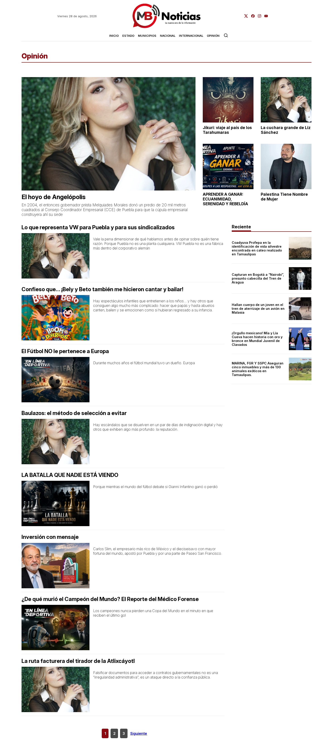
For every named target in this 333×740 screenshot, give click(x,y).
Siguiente (138, 733)
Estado (128, 35)
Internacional (191, 35)
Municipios (147, 35)
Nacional (167, 35)
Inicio (114, 35)
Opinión (213, 35)
